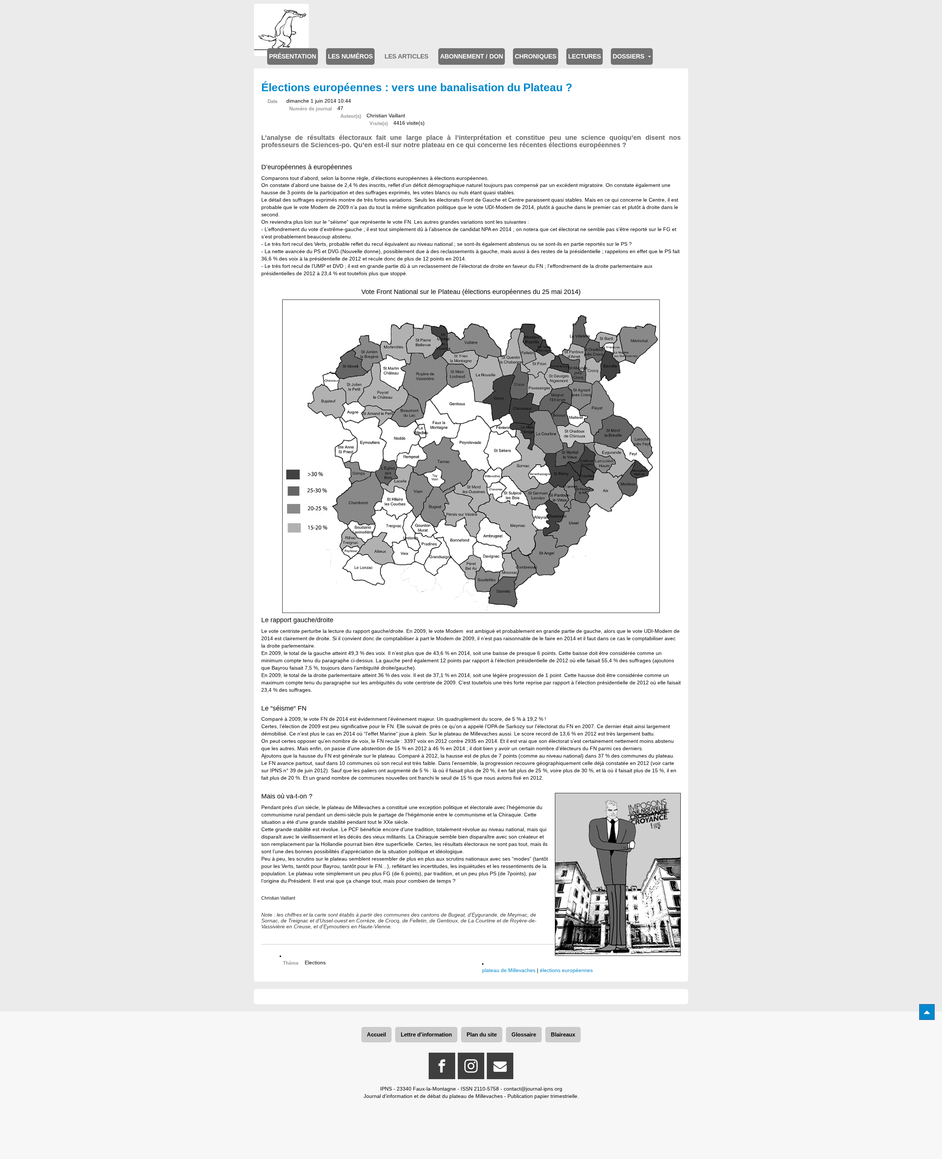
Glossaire (523, 1034)
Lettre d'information (426, 1034)
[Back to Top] (927, 1012)
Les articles (406, 56)
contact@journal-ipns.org (533, 1089)
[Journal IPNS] (281, 14)
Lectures (584, 56)
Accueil (376, 1034)
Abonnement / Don (471, 56)
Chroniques (535, 56)
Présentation (292, 56)
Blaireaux (563, 1034)
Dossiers (629, 56)
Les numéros (350, 56)
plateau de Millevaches (508, 970)
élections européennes (566, 970)
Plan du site (482, 1034)
